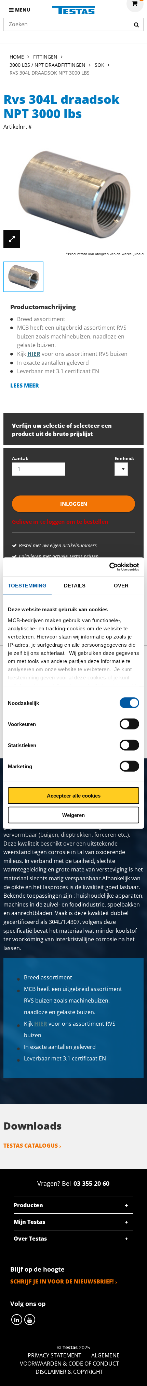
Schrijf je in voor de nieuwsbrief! (62, 1281)
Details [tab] (74, 585)
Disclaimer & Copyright (69, 1371)
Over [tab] (121, 585)
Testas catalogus (30, 1145)
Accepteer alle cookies (74, 796)
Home (17, 56)
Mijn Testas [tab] (29, 1222)
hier (33, 354)
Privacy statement (54, 1355)
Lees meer (24, 385)
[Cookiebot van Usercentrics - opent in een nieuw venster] (109, 567)
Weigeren (73, 815)
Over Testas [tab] (30, 1238)
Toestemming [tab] (27, 585)
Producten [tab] (28, 1205)
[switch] (129, 724)
